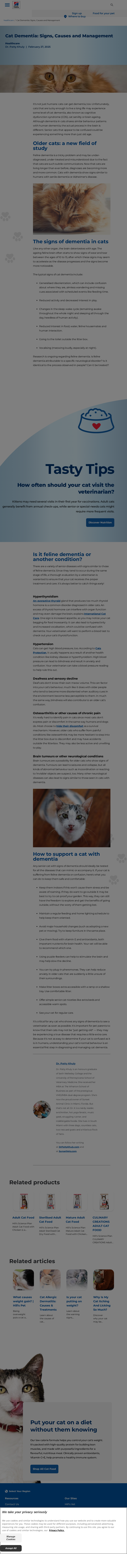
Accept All (11, 1548)
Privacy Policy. (56, 1530)
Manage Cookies (10, 1538)
